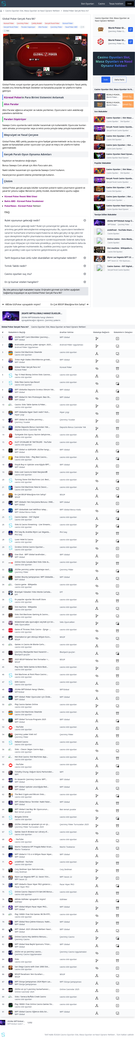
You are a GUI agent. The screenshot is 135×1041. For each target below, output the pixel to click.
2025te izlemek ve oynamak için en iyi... (32, 824)
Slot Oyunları (87, 3)
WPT (17, 774)
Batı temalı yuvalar (23, 812)
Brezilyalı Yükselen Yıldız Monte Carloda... (33, 592)
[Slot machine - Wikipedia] (99, 250)
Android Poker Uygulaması (26, 347)
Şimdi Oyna (128, 96)
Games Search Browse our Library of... (32, 831)
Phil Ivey (18, 534)
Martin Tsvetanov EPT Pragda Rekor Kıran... (34, 846)
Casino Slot (128, 140)
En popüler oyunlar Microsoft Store (30, 599)
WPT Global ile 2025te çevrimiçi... (29, 419)
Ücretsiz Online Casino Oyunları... (30, 547)
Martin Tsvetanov (22, 849)
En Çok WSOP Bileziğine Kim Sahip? (67, 304)
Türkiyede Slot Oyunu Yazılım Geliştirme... (33, 434)
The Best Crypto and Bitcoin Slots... (30, 794)
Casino (101, 3)
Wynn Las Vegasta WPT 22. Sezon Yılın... (32, 876)
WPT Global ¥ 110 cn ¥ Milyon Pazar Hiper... (34, 854)
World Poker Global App (112, 94)
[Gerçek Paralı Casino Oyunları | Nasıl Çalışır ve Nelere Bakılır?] (99, 128)
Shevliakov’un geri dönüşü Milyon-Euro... (33, 637)
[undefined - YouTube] (99, 231)
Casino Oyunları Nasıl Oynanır (118, 158)
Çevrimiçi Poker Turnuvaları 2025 (29, 827)
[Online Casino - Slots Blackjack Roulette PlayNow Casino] (99, 240)
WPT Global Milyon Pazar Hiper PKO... (31, 906)
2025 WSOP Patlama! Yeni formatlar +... (32, 659)
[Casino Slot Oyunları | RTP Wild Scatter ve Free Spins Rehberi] (99, 137)
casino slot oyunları (23, 354)
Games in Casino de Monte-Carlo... (30, 644)
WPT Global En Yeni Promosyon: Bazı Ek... (33, 397)
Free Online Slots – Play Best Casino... (31, 457)
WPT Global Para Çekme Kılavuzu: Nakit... (33, 921)
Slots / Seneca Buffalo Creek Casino (30, 996)
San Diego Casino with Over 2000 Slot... (32, 966)
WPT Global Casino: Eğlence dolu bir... (31, 1011)
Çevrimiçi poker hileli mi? (26, 734)
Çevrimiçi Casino (22, 939)
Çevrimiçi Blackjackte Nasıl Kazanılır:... (32, 652)
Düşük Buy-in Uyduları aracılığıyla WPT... (32, 464)
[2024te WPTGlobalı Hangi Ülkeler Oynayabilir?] (99, 222)
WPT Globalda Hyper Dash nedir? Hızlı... (32, 412)
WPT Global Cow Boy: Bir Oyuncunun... (32, 809)
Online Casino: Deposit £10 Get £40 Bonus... (34, 891)
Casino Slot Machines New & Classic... (31, 487)
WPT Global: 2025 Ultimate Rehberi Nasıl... (33, 929)
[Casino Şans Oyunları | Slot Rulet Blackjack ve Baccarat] (99, 146)
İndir (129, 3)
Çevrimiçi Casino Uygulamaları (28, 954)
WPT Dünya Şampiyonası (26, 984)
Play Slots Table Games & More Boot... (31, 667)
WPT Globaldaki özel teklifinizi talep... (31, 509)
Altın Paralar (11, 104)
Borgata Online (21, 816)
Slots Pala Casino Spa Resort (27, 382)
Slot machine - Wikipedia (26, 607)
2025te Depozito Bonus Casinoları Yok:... (32, 427)
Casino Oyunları (112, 121)
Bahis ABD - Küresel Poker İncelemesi (24, 201)
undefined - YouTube (24, 861)
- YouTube (19, 727)
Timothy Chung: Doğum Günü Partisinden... (34, 772)
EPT (16, 594)
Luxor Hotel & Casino (24, 539)
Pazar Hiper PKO (22, 887)
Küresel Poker (13, 97)
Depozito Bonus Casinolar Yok (28, 429)
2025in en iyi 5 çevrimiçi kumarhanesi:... (32, 989)
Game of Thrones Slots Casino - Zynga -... (33, 629)
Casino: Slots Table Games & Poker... (30, 404)
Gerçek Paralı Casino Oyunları (118, 131)
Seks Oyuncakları (22, 624)
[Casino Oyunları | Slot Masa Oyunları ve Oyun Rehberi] (99, 119)
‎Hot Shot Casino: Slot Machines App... (31, 757)
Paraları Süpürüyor (15, 119)
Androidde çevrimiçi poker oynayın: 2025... (33, 344)
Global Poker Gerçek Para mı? (76, 10)
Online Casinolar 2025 (24, 992)
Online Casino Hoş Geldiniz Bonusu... (31, 936)
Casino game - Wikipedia (26, 584)
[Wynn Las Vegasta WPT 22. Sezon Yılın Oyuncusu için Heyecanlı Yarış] (99, 259)
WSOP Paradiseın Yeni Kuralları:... (29, 974)
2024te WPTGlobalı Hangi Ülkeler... (30, 689)
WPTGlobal (112, 225)
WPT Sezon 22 (113, 261)
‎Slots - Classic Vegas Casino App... (30, 749)
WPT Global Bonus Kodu (25, 512)
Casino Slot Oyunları (114, 140)
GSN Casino (20, 682)
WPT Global (20, 339)
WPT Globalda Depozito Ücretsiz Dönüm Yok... (35, 389)
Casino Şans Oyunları (114, 149)
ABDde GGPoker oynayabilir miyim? (23, 304)
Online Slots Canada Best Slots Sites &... (32, 562)
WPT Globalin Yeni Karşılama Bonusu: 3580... (34, 502)
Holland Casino (21, 742)
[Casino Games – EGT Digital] (99, 268)
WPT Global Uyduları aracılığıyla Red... (32, 787)
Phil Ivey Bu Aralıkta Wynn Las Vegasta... (32, 532)
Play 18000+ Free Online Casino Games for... (34, 1004)
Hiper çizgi (19, 414)
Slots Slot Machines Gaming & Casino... (32, 614)
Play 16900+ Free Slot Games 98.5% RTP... (33, 914)
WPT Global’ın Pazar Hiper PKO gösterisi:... (33, 884)
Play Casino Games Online (26, 704)
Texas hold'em (116, 3)
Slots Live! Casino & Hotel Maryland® (31, 472)
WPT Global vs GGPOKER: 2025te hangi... (32, 449)
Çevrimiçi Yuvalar (22, 422)
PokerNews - (11, 205)
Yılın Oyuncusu (124, 261)
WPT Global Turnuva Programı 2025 (30, 719)
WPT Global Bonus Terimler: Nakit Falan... (33, 802)
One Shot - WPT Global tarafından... (30, 554)
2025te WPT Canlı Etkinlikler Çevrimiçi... (32, 337)
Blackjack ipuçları (22, 654)
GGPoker (18, 902)
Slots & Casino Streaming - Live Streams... (33, 524)
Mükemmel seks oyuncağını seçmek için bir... (34, 622)
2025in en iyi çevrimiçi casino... (28, 951)
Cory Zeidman (21, 872)
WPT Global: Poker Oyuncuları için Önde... (33, 697)
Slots (17, 959)
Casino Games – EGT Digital (27, 517)
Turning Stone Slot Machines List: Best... (32, 479)
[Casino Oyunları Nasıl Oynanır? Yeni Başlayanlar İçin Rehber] (99, 156)
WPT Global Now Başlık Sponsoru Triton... (33, 944)
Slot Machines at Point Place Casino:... (31, 674)
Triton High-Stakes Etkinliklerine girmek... (33, 359)
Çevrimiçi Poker (123, 225)
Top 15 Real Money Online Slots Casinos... (33, 374)
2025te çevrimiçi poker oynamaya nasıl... (32, 569)
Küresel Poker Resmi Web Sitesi (20, 196)
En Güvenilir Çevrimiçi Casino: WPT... (31, 779)
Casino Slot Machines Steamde (28, 352)
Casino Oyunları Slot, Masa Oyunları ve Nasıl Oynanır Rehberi (32, 10)
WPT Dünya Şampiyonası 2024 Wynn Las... (33, 981)
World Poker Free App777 (111, 98)
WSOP (17, 497)
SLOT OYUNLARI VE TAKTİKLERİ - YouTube (33, 442)
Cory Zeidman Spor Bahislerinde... (30, 869)
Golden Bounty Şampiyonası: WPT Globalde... (34, 577)
